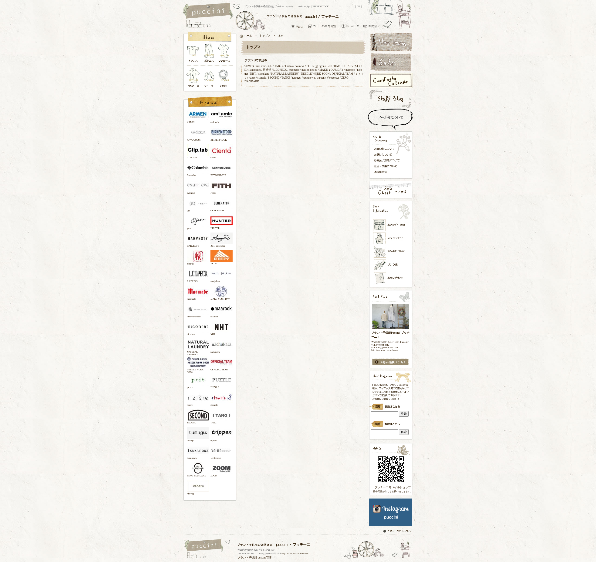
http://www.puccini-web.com (294, 553)
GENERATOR (335, 66)
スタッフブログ (390, 99)
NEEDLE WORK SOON (315, 73)
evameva (299, 66)
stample (261, 77)
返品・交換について (388, 166)
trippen (321, 77)
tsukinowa (309, 77)
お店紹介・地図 (391, 225)
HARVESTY (352, 66)
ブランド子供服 (247, 557)
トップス (193, 54)
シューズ (209, 78)
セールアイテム (390, 62)
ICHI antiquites (252, 69)
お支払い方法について (388, 160)
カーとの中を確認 (323, 26)
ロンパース (194, 78)
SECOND (273, 77)
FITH (309, 66)
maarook (350, 69)
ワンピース (224, 54)
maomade (294, 69)
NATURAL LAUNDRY (285, 73)
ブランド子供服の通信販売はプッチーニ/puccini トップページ (208, 11)
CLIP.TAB (274, 66)
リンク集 (391, 265)
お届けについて (388, 154)
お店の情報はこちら (390, 362)
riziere (252, 77)
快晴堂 (267, 69)
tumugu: (296, 77)
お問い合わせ (373, 26)
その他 (224, 78)
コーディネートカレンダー (390, 80)
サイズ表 (390, 190)
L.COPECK (280, 69)
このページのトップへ (397, 531)
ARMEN (249, 66)
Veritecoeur (333, 77)
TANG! (285, 77)
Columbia (287, 66)
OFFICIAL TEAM (342, 73)
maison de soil (309, 69)
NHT (253, 73)
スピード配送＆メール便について (390, 119)
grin (322, 66)
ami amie (261, 66)
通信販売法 (388, 172)
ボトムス (209, 54)
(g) (316, 66)
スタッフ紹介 (391, 238)
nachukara (263, 73)
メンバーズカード (391, 251)
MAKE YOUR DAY (331, 69)
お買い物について (350, 26)
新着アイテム (390, 41)
